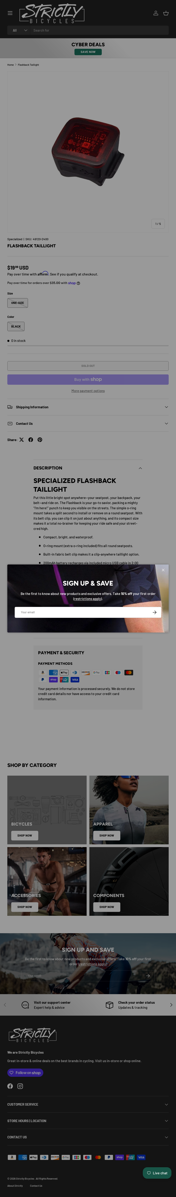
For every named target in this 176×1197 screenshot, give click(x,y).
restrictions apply (87, 599)
